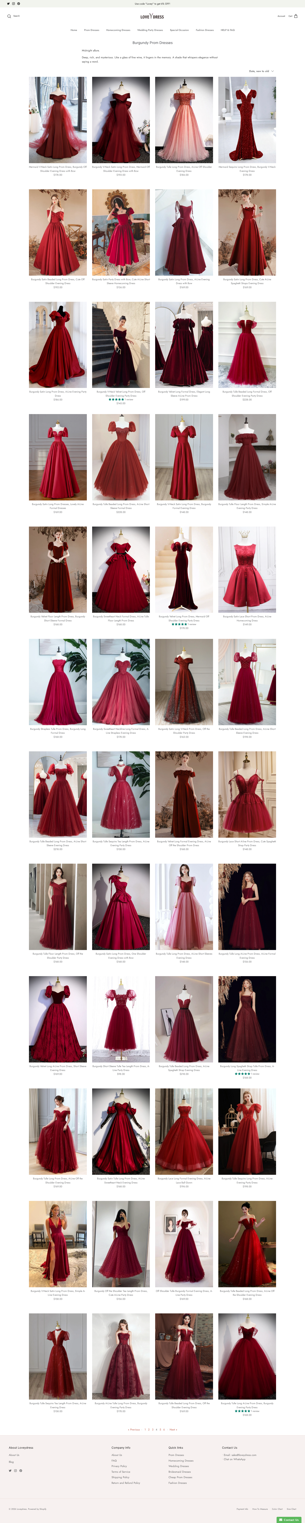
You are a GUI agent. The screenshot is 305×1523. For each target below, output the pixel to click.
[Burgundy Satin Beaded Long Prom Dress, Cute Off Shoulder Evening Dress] (58, 232)
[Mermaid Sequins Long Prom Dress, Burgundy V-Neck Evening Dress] (247, 120)
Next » (173, 1430)
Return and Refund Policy (126, 1483)
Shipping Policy (120, 1477)
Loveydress (22, 1509)
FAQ (114, 1461)
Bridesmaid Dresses (180, 1472)
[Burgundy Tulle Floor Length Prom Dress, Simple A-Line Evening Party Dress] (247, 457)
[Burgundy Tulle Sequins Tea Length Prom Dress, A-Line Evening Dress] (58, 1356)
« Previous (134, 1430)
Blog (11, 1462)
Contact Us (290, 1519)
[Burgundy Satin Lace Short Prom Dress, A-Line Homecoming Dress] (247, 570)
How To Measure (260, 1509)
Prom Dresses (91, 30)
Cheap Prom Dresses (180, 1477)
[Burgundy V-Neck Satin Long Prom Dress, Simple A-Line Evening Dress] (58, 1244)
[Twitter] (8, 3)
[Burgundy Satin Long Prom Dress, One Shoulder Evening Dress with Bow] (121, 907)
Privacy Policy (119, 1466)
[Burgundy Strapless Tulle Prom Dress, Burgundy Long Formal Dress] (58, 682)
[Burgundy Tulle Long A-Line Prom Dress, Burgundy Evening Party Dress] (247, 1356)
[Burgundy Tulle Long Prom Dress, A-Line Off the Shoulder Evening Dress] (58, 1131)
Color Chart (277, 1509)
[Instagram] (13, 3)
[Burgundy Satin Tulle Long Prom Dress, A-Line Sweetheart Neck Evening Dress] (121, 1131)
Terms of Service (121, 1472)
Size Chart (291, 1509)
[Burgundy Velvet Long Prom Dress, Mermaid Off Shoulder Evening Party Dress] (184, 570)
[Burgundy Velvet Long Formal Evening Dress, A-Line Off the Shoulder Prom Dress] (184, 794)
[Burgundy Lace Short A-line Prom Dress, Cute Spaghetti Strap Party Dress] (247, 794)
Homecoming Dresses (118, 30)
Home (74, 30)
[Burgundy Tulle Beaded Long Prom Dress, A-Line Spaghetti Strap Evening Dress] (184, 1019)
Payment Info (242, 1509)
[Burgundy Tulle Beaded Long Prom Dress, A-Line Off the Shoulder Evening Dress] (247, 1244)
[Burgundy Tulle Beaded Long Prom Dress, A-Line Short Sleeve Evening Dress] (247, 682)
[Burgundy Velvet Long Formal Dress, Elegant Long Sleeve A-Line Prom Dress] (184, 345)
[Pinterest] (18, 3)
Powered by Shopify (37, 1509)
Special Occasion (179, 30)
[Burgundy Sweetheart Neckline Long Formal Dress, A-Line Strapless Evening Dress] (121, 682)
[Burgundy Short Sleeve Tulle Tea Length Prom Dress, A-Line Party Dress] (121, 1019)
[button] (117, 399)
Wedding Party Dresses (150, 30)
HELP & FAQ (228, 30)
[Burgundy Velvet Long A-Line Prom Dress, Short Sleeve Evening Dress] (58, 1019)
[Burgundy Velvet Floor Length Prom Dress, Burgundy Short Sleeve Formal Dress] (58, 570)
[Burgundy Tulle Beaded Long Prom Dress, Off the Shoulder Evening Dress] (184, 1356)
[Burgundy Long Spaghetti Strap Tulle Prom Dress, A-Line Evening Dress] (247, 1019)
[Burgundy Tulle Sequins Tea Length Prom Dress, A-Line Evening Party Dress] (121, 794)
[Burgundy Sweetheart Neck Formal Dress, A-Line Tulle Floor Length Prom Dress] (121, 570)
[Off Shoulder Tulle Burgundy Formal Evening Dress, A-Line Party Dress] (184, 1244)
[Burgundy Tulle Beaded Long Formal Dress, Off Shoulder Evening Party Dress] (247, 345)
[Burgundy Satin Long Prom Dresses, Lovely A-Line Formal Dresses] (58, 457)
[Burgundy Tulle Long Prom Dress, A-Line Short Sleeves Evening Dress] (184, 907)
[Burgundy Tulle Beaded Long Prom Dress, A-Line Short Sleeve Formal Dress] (121, 457)
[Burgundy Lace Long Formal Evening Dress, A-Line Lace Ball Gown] (184, 1131)
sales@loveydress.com (244, 1455)
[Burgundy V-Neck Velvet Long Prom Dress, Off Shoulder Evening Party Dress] (121, 345)
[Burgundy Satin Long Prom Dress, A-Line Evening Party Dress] (58, 345)
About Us (14, 1455)
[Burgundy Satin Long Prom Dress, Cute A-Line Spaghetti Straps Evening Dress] (247, 232)
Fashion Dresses (205, 30)
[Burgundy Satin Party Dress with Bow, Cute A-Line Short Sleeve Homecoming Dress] (121, 232)
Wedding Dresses (179, 1466)
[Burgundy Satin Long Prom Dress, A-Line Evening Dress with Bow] (184, 232)
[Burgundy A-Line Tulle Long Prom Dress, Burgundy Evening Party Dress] (121, 1356)
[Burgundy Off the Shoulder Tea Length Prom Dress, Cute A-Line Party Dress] (121, 1244)
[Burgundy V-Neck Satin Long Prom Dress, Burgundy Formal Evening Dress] (184, 457)
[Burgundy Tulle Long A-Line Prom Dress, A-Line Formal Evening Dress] (247, 907)
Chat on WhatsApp (235, 1459)
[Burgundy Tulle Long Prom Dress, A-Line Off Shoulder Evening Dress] (184, 120)
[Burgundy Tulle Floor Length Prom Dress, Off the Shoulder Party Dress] (58, 907)
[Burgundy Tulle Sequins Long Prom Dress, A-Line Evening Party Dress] (247, 1131)
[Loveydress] (152, 16)
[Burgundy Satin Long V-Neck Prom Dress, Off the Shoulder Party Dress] (184, 682)
